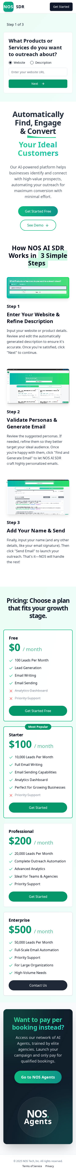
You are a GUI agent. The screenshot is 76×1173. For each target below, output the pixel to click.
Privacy (49, 1166)
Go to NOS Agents (38, 1077)
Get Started (61, 7)
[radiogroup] (38, 62)
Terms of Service (32, 1166)
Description (43, 62)
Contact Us (38, 985)
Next (34, 84)
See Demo (35, 225)
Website (19, 62)
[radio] (10, 62)
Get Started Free (38, 211)
